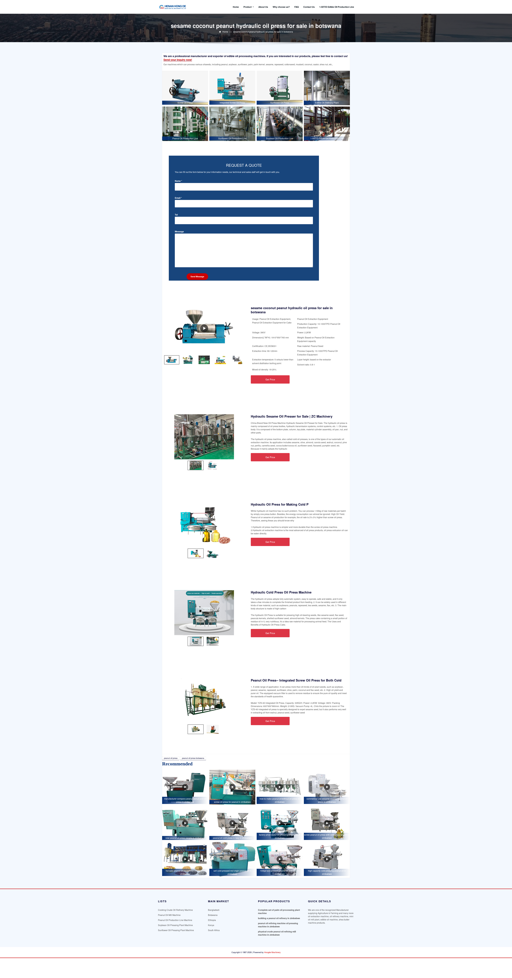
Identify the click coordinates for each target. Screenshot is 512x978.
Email (178, 198)
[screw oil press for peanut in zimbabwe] (232, 787)
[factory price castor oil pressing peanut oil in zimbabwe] (280, 823)
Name (178, 181)
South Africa (214, 930)
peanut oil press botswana (193, 758)
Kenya (211, 925)
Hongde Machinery (272, 952)
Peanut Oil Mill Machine (169, 915)
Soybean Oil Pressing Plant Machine (175, 925)
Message (179, 231)
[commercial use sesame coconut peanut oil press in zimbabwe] (327, 787)
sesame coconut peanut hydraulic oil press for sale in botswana (263, 31)
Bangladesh (213, 909)
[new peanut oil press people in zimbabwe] (185, 823)
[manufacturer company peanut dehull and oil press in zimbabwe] (185, 787)
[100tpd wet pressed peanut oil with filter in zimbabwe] (280, 859)
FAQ (296, 6)
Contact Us (309, 6)
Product (247, 6)
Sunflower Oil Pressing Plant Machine (176, 930)
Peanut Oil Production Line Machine (175, 920)
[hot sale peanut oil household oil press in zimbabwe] (185, 859)
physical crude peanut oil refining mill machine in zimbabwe (277, 933)
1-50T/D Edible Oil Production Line (336, 6)
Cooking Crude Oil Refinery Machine (175, 909)
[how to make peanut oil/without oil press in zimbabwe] (280, 787)
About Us (263, 6)
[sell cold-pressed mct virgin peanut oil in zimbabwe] (232, 859)
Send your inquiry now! (177, 59)
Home (236, 6)
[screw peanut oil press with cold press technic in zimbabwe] (327, 823)
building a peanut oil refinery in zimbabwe (279, 918)
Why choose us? (281, 6)
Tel (176, 214)
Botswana (212, 915)
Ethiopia (212, 920)
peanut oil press (170, 758)
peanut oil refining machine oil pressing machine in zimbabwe (278, 925)
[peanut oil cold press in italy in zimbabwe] (232, 823)
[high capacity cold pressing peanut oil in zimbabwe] (327, 859)
